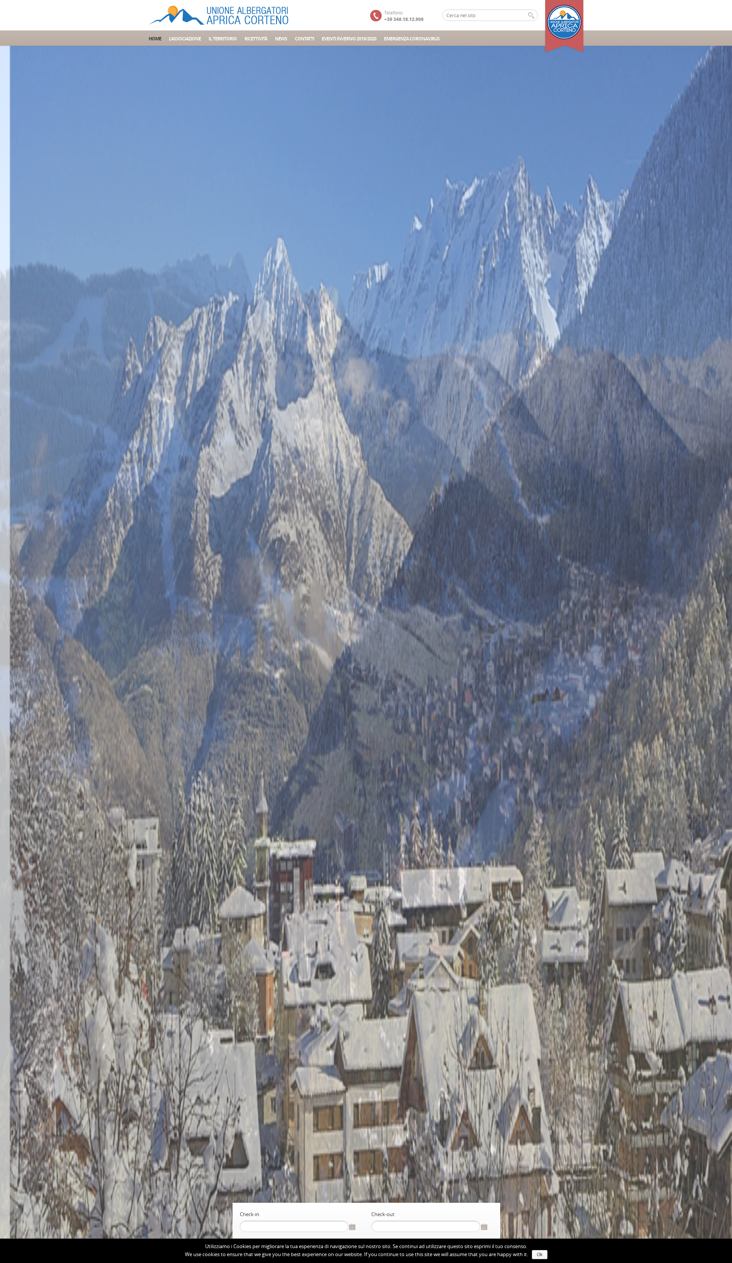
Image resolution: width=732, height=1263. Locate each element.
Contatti (304, 38)
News (281, 38)
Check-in (249, 1214)
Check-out (383, 1214)
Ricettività (255, 38)
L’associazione (185, 38)
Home (155, 38)
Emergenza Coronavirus (412, 38)
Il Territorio (223, 38)
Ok (540, 1254)
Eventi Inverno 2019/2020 (349, 38)
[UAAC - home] (219, 15)
